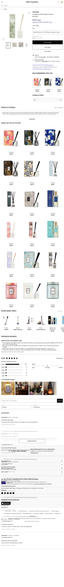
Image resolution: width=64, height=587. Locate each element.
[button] (16, 29)
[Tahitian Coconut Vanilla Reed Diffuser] (32, 199)
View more (32, 119)
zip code (43, 57)
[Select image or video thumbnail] (8, 45)
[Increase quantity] (40, 37)
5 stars (3, 364)
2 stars (3, 372)
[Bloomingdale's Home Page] (32, 2)
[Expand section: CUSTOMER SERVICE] (32, 461)
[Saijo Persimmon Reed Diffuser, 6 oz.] (11, 229)
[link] (37, 90)
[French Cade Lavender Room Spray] (53, 229)
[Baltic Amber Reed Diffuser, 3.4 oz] (11, 168)
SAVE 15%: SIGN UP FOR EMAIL (19, 451)
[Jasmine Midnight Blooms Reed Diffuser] (32, 168)
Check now (49, 483)
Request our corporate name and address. (46, 518)
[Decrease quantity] (34, 37)
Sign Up (51, 65)
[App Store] (6, 503)
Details (39, 20)
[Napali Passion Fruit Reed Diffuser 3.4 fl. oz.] (37, 82)
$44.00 (34, 20)
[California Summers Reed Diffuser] (32, 260)
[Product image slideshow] (16, 26)
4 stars (3, 367)
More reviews (32, 441)
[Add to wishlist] (29, 13)
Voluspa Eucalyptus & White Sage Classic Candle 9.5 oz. (26, 516)
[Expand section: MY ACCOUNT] (32, 464)
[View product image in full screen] (3, 39)
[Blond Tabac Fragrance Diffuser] (53, 260)
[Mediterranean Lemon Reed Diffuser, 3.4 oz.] (59, 82)
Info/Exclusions (47, 69)
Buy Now (47, 47)
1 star (3, 375)
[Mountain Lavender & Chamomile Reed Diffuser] (11, 260)
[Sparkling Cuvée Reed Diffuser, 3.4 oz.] (32, 290)
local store (45, 61)
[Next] (30, 45)
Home (5, 9)
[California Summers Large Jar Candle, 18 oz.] (53, 290)
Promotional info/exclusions (39, 483)
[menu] (2, 2)
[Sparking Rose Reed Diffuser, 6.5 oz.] (32, 229)
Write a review (59, 358)
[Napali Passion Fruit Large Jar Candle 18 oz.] (11, 290)
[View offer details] (47, 99)
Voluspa (35, 12)
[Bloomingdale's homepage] (1, 9)
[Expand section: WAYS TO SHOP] (32, 472)
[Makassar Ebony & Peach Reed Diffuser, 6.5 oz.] (11, 199)
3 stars (3, 370)
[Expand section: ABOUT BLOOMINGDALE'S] (32, 468)
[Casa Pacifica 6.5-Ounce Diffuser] (53, 168)
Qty (37, 36)
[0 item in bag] (62, 2)
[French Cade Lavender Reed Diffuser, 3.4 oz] (48, 82)
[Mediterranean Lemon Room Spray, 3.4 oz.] (53, 199)
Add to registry (47, 51)
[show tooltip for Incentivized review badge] (11, 444)
